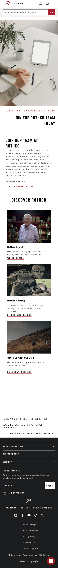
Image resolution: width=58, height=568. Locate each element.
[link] (40, 4)
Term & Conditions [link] (29, 530)
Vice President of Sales (22, 186)
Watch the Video (15, 258)
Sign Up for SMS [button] (15, 493)
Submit (49, 485)
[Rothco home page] (13, 4)
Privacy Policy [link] (29, 536)
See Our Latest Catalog (19, 315)
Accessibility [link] (29, 542)
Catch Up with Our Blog (19, 372)
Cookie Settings (29, 525)
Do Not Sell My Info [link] (29, 548)
